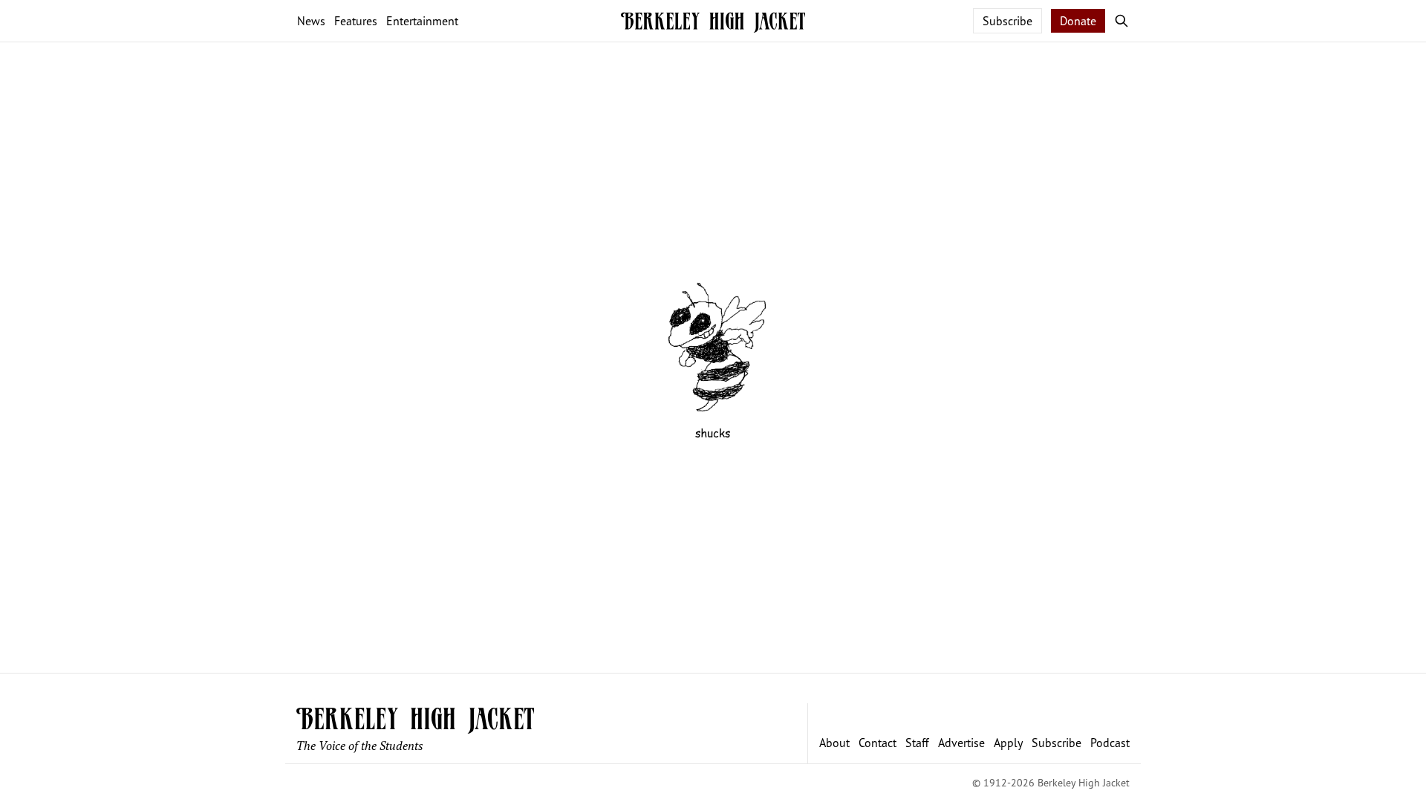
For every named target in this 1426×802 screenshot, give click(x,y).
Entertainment (422, 21)
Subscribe (1007, 20)
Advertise (961, 742)
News (311, 21)
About (834, 742)
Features (355, 21)
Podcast (1110, 742)
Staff (917, 742)
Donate (1078, 20)
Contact (877, 742)
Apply (1008, 742)
